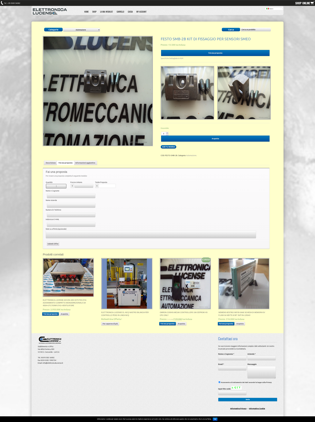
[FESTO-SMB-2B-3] (243, 93)
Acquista (215, 139)
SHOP (94, 11)
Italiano (271, 8)
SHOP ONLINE (302, 3)
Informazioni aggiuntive (85, 163)
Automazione (191, 155)
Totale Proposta (101, 182)
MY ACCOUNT (141, 11)
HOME (86, 11)
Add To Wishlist (168, 147)
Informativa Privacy (238, 409)
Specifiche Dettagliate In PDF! (172, 58)
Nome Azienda (51, 200)
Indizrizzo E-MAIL (52, 219)
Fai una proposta (215, 53)
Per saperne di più (110, 324)
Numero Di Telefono (53, 210)
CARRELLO (120, 11)
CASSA (130, 11)
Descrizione (51, 163)
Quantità (49, 182)
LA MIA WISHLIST (106, 11)
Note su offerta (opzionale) (56, 229)
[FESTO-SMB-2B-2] (187, 93)
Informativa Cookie (257, 409)
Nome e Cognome (52, 191)
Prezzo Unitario (76, 182)
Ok (215, 419)
